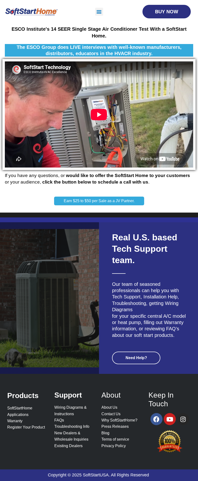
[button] (99, 12)
